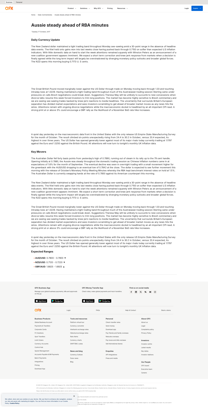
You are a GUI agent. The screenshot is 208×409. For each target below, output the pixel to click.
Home (33, 15)
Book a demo (166, 310)
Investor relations (147, 355)
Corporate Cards (40, 329)
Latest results (146, 347)
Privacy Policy (146, 333)
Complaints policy (147, 329)
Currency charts (76, 340)
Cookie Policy (14, 403)
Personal (19, 2)
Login (69, 310)
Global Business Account (43, 322)
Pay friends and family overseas (117, 333)
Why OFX (97, 8)
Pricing (110, 8)
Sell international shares (114, 344)
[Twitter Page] (140, 292)
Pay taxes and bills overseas (116, 340)
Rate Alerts (74, 336)
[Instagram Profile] (155, 292)
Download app (111, 329)
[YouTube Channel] (150, 292)
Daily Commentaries (45, 15)
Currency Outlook (76, 355)
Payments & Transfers (42, 326)
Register (195, 8)
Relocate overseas (112, 336)
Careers (144, 373)
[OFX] (9, 8)
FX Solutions (39, 333)
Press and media (112, 358)
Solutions (83, 8)
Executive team (146, 369)
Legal (143, 326)
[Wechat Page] (145, 292)
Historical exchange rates (79, 333)
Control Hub (39, 347)
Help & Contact (130, 310)
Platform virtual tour (77, 322)
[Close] (74, 396)
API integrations (111, 355)
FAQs (98, 310)
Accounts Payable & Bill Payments (47, 354)
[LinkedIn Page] (136, 292)
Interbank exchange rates (79, 329)
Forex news (74, 358)
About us (144, 322)
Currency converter (77, 326)
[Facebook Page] (131, 292)
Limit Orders (39, 340)
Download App (40, 369)
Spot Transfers (40, 336)
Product (71, 8)
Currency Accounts (41, 344)
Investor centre (146, 344)
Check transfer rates (113, 322)
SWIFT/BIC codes (76, 344)
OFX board (145, 365)
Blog (71, 362)
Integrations (39, 361)
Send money (110, 326)
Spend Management (42, 351)
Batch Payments (40, 358)
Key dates (144, 351)
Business (9, 2)
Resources (121, 8)
